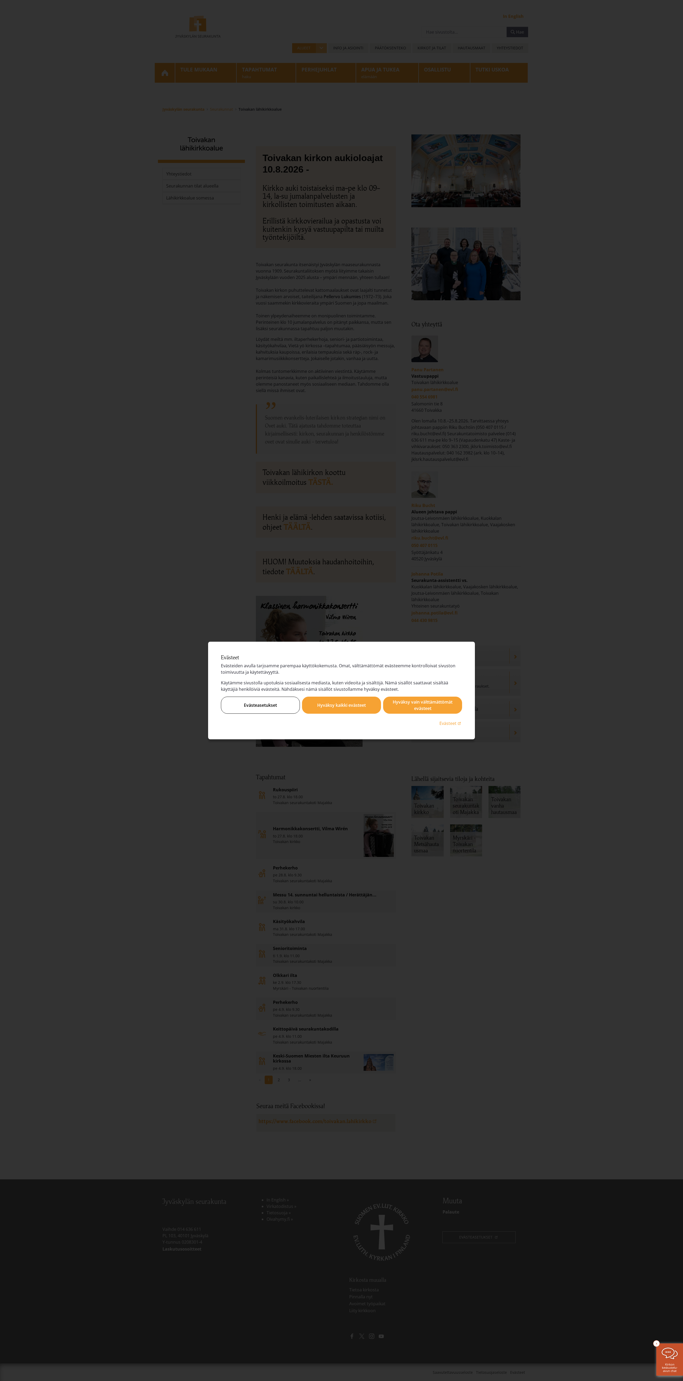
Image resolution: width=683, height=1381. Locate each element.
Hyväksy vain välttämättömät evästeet (422, 705)
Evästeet (450, 723)
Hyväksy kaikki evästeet (341, 705)
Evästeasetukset (260, 705)
